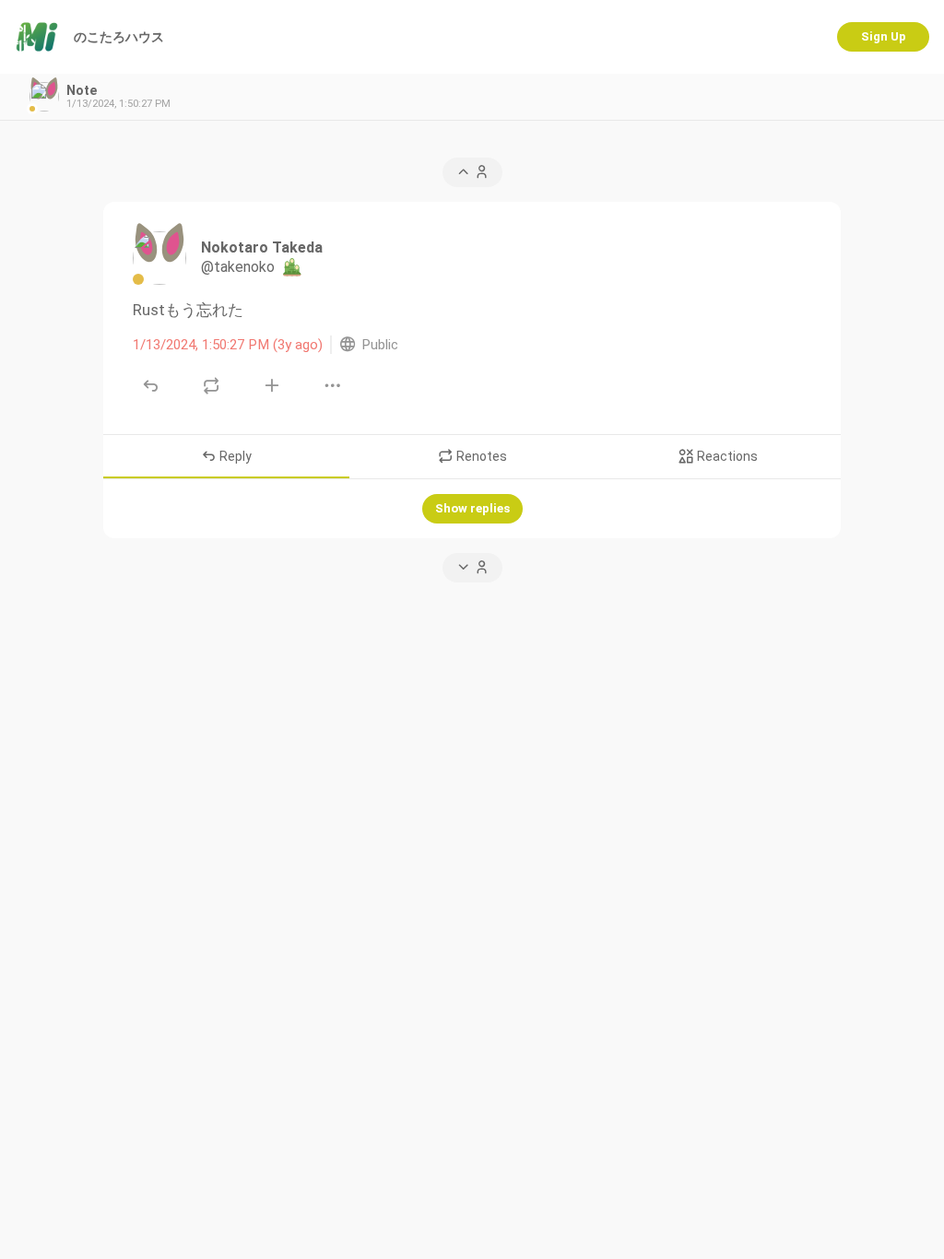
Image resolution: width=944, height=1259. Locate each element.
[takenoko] (159, 258)
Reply (234, 456)
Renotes (480, 456)
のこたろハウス (119, 36)
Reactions (726, 456)
